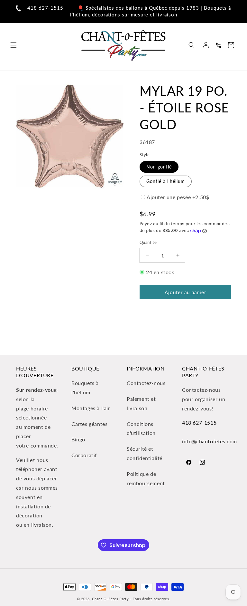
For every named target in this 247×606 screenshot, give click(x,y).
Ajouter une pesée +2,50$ (178, 197)
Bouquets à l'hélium (85, 387)
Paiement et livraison (141, 403)
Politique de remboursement (146, 478)
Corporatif (84, 455)
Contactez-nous (146, 383)
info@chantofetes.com (209, 441)
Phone (218, 45)
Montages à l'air (90, 408)
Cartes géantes (89, 424)
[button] (13, 45)
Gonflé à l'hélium (165, 181)
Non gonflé (159, 166)
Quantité (148, 242)
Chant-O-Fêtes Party (110, 599)
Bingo (78, 439)
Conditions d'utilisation (141, 428)
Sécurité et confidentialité (144, 453)
